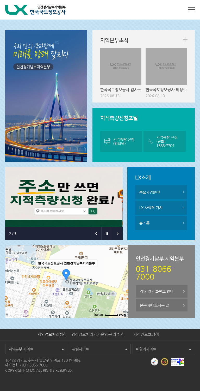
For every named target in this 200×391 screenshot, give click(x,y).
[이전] (96, 233)
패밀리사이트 (146, 349)
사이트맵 (191, 9)
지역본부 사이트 (21, 349)
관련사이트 (80, 349)
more (185, 39)
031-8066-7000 (34, 365)
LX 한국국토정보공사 (35, 10)
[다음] (117, 233)
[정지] (106, 233)
